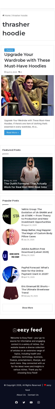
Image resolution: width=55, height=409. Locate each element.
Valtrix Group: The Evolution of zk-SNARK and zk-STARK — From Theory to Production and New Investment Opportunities (37, 215)
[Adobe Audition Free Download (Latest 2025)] (10, 255)
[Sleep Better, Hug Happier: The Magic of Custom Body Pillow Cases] (10, 237)
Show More (27, 307)
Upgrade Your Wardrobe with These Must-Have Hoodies (27, 60)
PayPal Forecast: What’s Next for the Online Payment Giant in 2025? (35, 270)
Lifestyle (9, 50)
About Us (21, 395)
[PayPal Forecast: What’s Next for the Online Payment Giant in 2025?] (10, 274)
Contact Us (33, 395)
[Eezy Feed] (20, 4)
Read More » (13, 132)
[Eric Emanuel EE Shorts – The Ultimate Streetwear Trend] (10, 293)
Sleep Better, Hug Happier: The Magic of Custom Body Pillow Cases (37, 233)
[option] (27, 173)
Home (7, 15)
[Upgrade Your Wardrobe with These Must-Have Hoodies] (27, 95)
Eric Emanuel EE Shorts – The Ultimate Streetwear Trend (35, 289)
